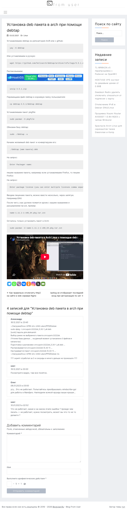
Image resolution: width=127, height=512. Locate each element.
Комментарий (14, 433)
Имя (9, 467)
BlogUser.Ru (58, 507)
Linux (26, 35)
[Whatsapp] (14, 284)
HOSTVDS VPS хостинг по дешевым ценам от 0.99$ (107, 83)
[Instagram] (33, 284)
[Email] (43, 284)
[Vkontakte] (24, 284)
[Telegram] (9, 284)
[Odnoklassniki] (28, 284)
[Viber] (19, 284)
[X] (38, 284)
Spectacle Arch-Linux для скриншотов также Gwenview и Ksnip (108, 129)
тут (123, 507)
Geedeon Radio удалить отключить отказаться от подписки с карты (108, 95)
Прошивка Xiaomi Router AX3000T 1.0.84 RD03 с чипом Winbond (108, 116)
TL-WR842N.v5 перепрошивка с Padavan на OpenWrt (106, 70)
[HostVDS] (45, 82)
